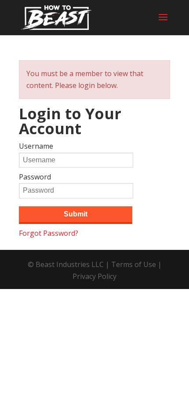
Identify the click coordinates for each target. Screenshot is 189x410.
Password (35, 177)
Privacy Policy (94, 276)
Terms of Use (133, 264)
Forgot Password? (48, 233)
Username (36, 146)
